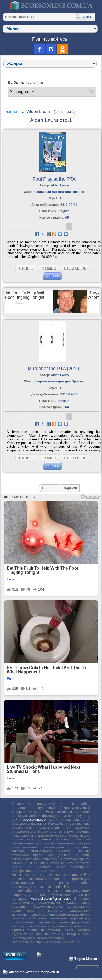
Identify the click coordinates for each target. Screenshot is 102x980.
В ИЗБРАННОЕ (75, 268)
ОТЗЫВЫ (49, 268)
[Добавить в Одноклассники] (54, 234)
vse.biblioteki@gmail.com (50, 899)
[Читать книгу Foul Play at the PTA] (52, 171)
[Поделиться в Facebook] (37, 234)
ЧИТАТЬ (52, 276)
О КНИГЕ (26, 268)
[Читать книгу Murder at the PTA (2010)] (52, 361)
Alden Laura (60, 185)
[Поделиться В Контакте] (66, 234)
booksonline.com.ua (38, 820)
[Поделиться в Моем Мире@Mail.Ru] (49, 234)
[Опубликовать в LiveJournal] (43, 234)
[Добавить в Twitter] (60, 234)
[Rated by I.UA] (47, 959)
